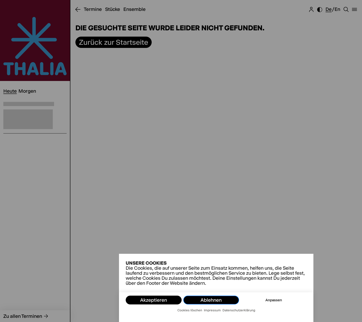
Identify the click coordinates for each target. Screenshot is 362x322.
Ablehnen (211, 300)
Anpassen (273, 300)
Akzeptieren (153, 300)
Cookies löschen (189, 310)
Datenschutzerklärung (238, 310)
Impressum (212, 310)
